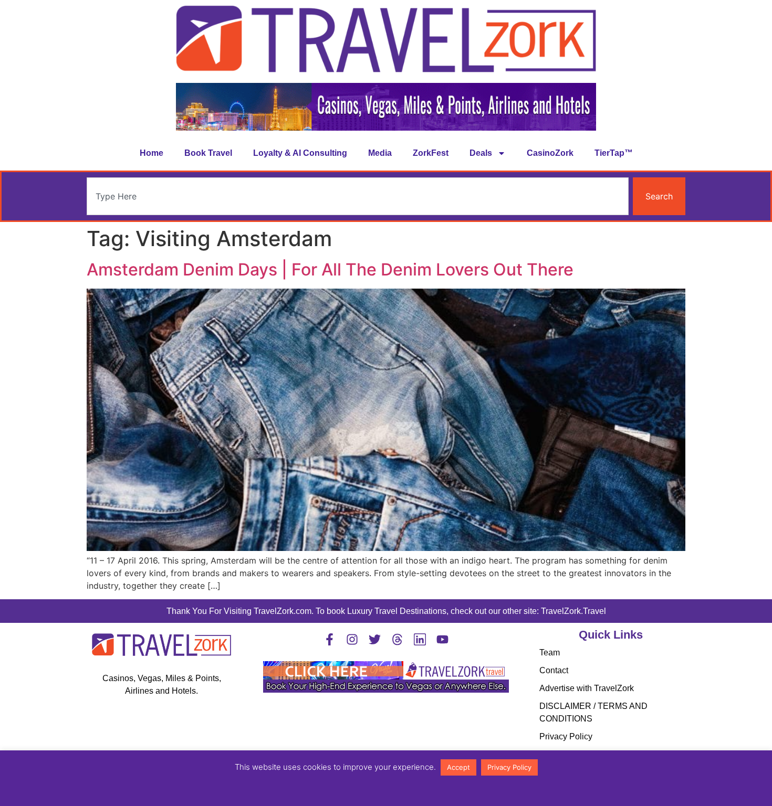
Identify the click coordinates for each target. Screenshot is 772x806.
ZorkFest (430, 153)
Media (380, 153)
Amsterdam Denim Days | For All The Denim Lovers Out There (330, 269)
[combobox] (358, 196)
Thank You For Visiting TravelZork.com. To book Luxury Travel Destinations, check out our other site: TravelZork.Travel (386, 611)
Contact (553, 670)
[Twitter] (375, 639)
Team (549, 652)
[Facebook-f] (330, 639)
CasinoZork (550, 153)
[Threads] (397, 639)
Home (151, 153)
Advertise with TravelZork (586, 688)
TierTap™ (613, 153)
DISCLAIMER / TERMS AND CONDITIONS (593, 712)
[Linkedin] (420, 639)
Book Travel (208, 153)
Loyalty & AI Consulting (300, 153)
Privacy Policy (565, 736)
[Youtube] (442, 639)
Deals (481, 153)
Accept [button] (458, 767)
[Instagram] (352, 639)
